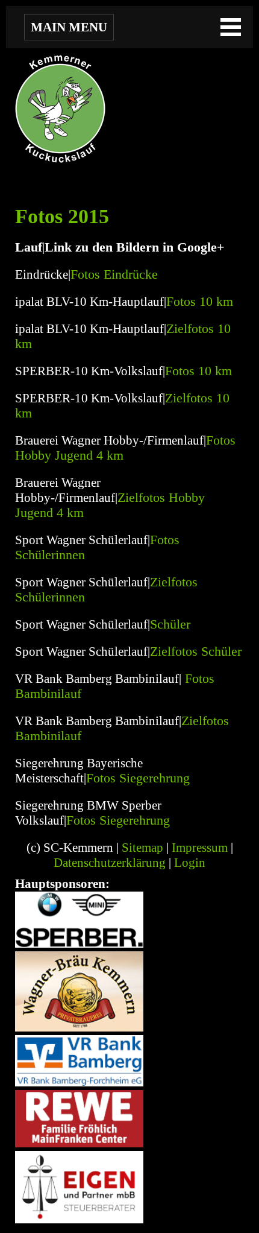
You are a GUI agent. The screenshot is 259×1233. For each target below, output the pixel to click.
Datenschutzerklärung (110, 862)
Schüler (170, 624)
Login (189, 862)
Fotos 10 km (199, 301)
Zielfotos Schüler (196, 651)
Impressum (200, 847)
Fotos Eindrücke (114, 274)
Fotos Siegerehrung (138, 778)
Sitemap (142, 847)
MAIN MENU (69, 27)
